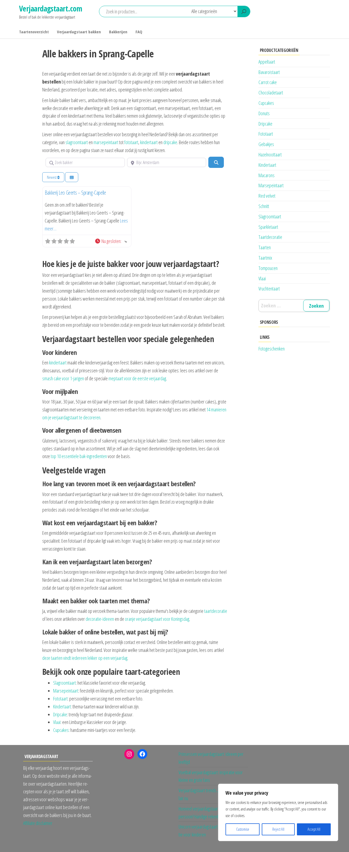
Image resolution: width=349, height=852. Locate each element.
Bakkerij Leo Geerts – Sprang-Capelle (75, 192)
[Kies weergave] (71, 177)
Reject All (278, 829)
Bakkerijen (118, 31)
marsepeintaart (106, 142)
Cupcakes (61, 730)
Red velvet (266, 195)
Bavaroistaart (269, 72)
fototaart (131, 142)
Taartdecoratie (270, 237)
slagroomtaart (76, 142)
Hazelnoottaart (270, 154)
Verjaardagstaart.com (50, 8)
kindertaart (149, 142)
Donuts (264, 113)
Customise (242, 829)
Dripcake (60, 714)
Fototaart (60, 698)
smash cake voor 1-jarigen (63, 378)
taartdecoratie (215, 611)
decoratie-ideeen (100, 619)
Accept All (314, 829)
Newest (52, 177)
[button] (110, 241)
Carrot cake (267, 82)
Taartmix (265, 257)
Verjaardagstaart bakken (79, 31)
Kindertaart (62, 706)
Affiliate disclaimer (37, 823)
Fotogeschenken (271, 348)
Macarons (266, 175)
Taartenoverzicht (34, 31)
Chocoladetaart (270, 92)
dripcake (170, 142)
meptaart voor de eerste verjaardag (137, 378)
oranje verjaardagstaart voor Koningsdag (157, 619)
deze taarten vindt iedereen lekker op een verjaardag (84, 658)
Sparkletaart (268, 227)
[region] (278, 812)
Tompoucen (268, 268)
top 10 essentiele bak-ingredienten (79, 456)
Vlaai (57, 722)
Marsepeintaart (65, 690)
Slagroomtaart (64, 682)
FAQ (139, 31)
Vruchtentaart (269, 288)
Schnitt (263, 206)
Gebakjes (266, 144)
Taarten (264, 247)
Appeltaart (266, 61)
